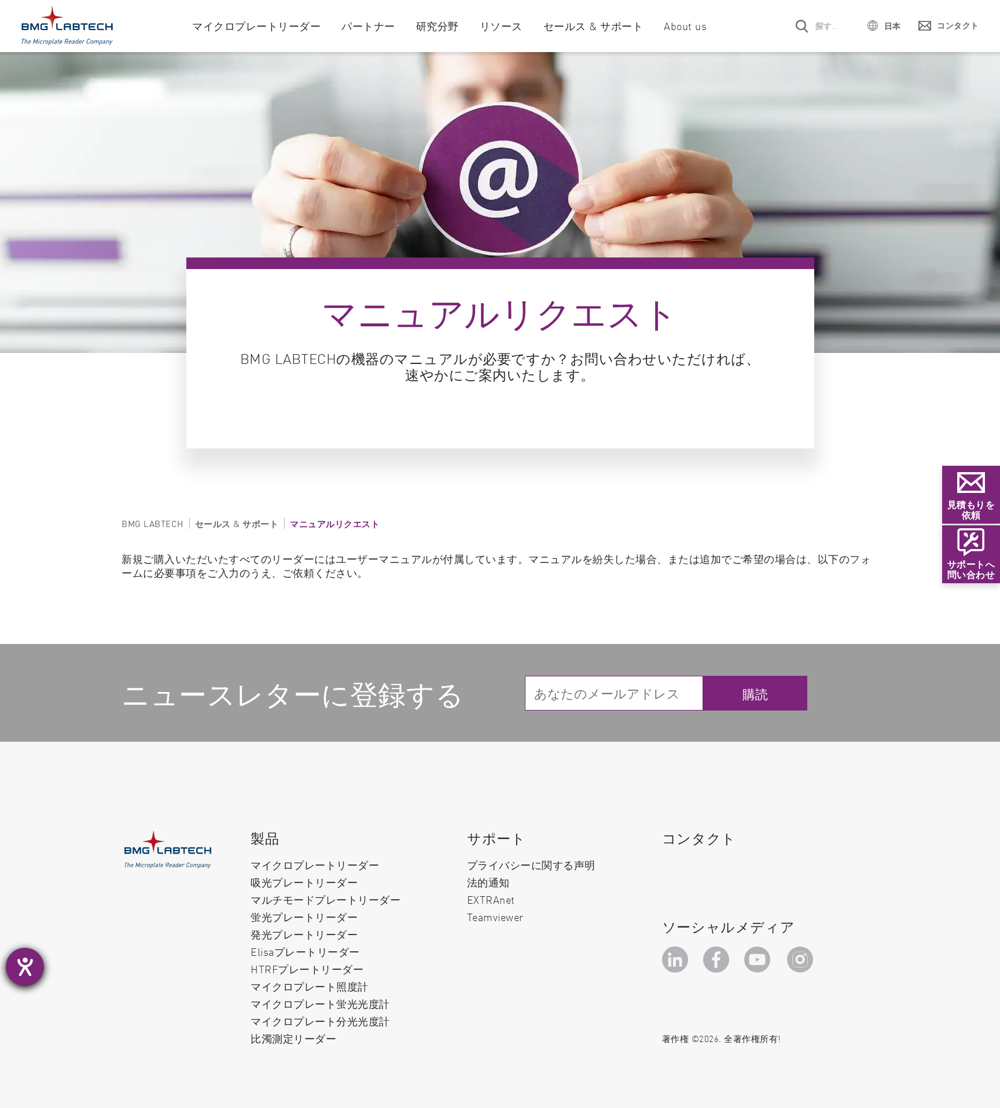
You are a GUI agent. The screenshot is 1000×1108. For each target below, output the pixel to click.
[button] (884, 25)
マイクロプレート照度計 (310, 986)
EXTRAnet (491, 899)
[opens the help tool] (25, 967)
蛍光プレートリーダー (304, 917)
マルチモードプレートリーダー (325, 899)
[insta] (802, 960)
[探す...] (803, 26)
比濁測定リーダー (293, 1039)
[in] (677, 960)
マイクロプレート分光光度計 (320, 1021)
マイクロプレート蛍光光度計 (320, 1003)
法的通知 (488, 882)
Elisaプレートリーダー (305, 951)
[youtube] (760, 960)
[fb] (718, 960)
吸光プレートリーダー (304, 882)
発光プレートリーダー (304, 934)
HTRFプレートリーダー (307, 969)
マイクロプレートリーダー (315, 864)
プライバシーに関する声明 (531, 864)
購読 (755, 693)
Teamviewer (495, 917)
